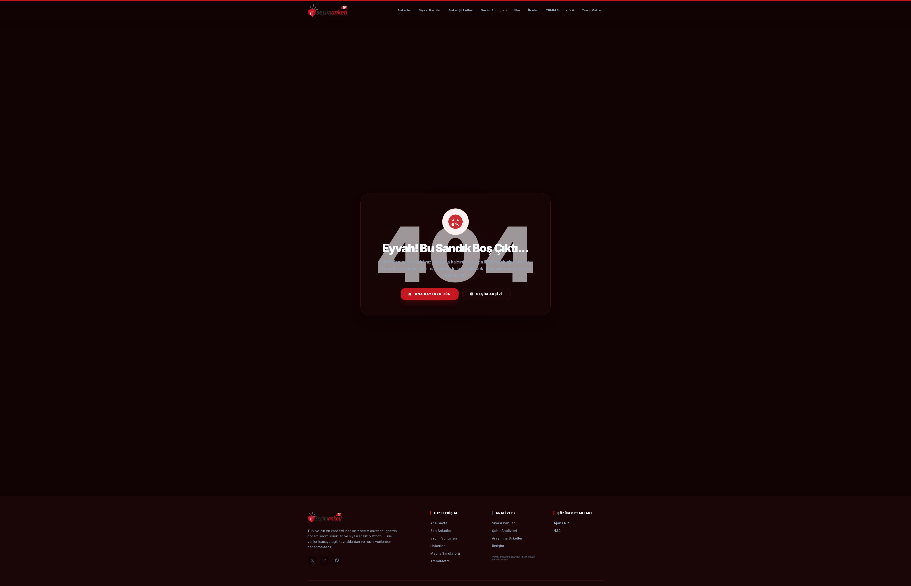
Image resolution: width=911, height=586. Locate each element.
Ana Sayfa (438, 523)
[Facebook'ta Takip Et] (337, 560)
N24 (557, 531)
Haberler (437, 546)
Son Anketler (440, 531)
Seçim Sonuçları (494, 10)
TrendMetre (591, 10)
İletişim (498, 546)
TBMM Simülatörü (560, 10)
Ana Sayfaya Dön (433, 294)
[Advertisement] (455, 34)
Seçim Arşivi (489, 294)
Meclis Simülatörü (445, 553)
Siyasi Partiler (430, 10)
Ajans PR (561, 523)
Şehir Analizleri (504, 531)
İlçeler (533, 10)
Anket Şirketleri (461, 10)
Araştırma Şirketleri (507, 538)
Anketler (404, 10)
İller (517, 10)
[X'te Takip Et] (312, 560)
